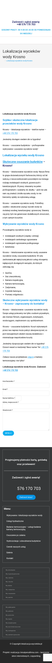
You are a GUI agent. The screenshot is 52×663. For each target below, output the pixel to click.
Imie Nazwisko (9, 381)
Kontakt (9, 558)
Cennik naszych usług (15, 547)
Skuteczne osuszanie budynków (23, 161)
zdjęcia (31, 357)
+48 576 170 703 (10, 133)
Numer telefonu (9, 398)
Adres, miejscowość (11, 402)
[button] (26, 40)
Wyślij (8, 433)
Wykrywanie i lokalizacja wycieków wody (24, 515)
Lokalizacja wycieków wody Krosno (19, 61)
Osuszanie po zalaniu (15, 535)
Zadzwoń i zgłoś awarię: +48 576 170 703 (26, 23)
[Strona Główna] (3, 61)
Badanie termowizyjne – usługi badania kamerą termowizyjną (23, 528)
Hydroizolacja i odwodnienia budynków (23, 541)
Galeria (9, 552)
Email (5, 389)
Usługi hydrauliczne (15, 521)
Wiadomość (8, 410)
